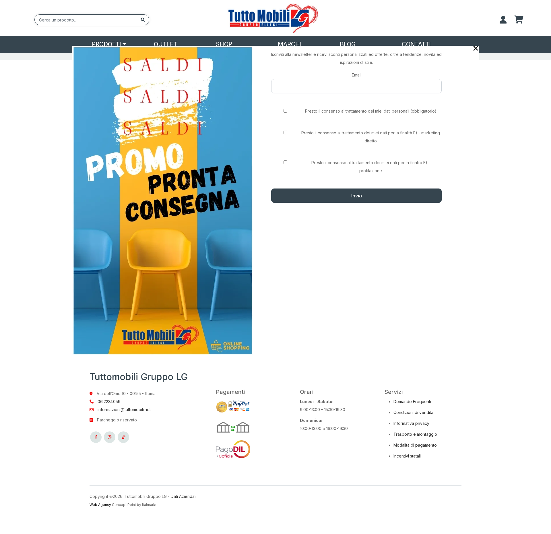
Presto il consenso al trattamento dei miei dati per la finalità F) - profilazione (370, 166)
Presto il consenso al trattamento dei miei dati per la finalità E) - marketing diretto (370, 136)
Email (356, 74)
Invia (356, 196)
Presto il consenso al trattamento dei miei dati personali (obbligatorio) (370, 111)
